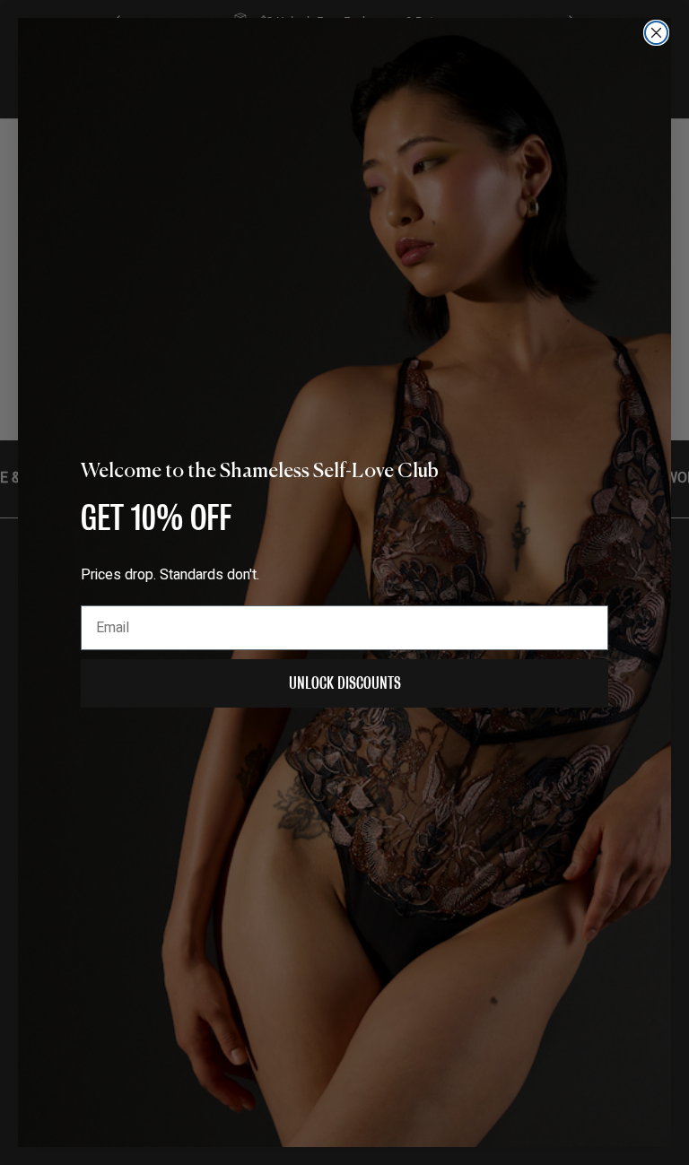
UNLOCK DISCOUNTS (345, 683)
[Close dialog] (656, 33)
